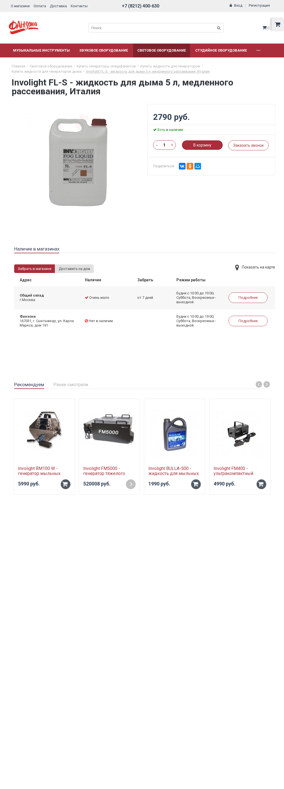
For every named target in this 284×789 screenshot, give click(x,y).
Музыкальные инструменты (41, 50)
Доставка (58, 6)
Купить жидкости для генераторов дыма (47, 71)
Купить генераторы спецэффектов (106, 66)
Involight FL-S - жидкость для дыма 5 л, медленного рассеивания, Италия (148, 71)
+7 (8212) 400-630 (140, 6)
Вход (238, 5)
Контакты (79, 6)
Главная (18, 66)
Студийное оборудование (221, 50)
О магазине (20, 6)
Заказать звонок (248, 145)
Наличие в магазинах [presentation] (36, 249)
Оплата (40, 6)
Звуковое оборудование (103, 50)
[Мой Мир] (197, 166)
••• (258, 50)
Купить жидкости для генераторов (170, 66)
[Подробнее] (131, 484)
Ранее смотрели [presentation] (71, 384)
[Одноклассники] (190, 166)
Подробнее (248, 297)
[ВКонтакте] (182, 166)
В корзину (202, 145)
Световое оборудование (161, 50)
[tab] (36, 249)
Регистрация (259, 5)
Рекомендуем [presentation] (29, 384)
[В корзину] (65, 484)
